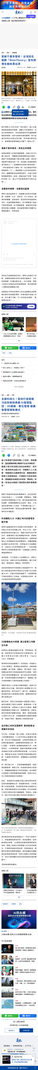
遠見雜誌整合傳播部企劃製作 (10, 413)
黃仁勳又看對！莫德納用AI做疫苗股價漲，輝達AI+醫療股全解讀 (25, 949)
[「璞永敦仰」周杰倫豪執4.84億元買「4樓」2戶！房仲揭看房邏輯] (7, 981)
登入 (14, 114)
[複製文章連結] (14, 107)
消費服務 (14, 53)
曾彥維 (3, 67)
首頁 (2, 53)
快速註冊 (26, 1030)
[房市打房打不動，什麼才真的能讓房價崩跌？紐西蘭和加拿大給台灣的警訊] (7, 992)
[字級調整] (23, 107)
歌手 (3, 112)
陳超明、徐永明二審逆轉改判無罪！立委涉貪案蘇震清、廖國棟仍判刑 (25, 960)
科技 (16, 945)
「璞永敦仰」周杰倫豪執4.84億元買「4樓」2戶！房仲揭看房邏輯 (25, 982)
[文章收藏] (18, 107)
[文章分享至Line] (3, 107)
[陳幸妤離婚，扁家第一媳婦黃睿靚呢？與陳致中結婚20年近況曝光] (7, 970)
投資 (10, 353)
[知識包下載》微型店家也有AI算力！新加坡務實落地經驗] (7, 1060)
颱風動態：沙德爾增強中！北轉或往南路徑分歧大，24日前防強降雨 (25, 1004)
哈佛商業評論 (17, 1046)
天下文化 (28, 1046)
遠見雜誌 (7, 1046)
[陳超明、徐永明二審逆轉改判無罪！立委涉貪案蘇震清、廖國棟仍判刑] (7, 959)
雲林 (20, 904)
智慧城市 (5, 904)
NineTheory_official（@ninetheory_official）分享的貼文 (19, 264)
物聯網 (14, 904)
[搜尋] (35, 12)
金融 (16, 979)
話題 (8, 395)
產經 (8, 53)
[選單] (2, 12)
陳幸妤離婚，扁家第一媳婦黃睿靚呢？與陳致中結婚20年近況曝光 (25, 971)
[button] (20, 340)
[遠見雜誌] (19, 12)
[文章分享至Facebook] (9, 107)
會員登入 (12, 1030)
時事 (13, 395)
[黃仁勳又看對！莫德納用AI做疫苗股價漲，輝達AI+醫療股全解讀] (7, 948)
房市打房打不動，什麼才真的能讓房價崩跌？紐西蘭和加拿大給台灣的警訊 (25, 993)
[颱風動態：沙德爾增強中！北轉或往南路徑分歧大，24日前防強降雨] (7, 1004)
